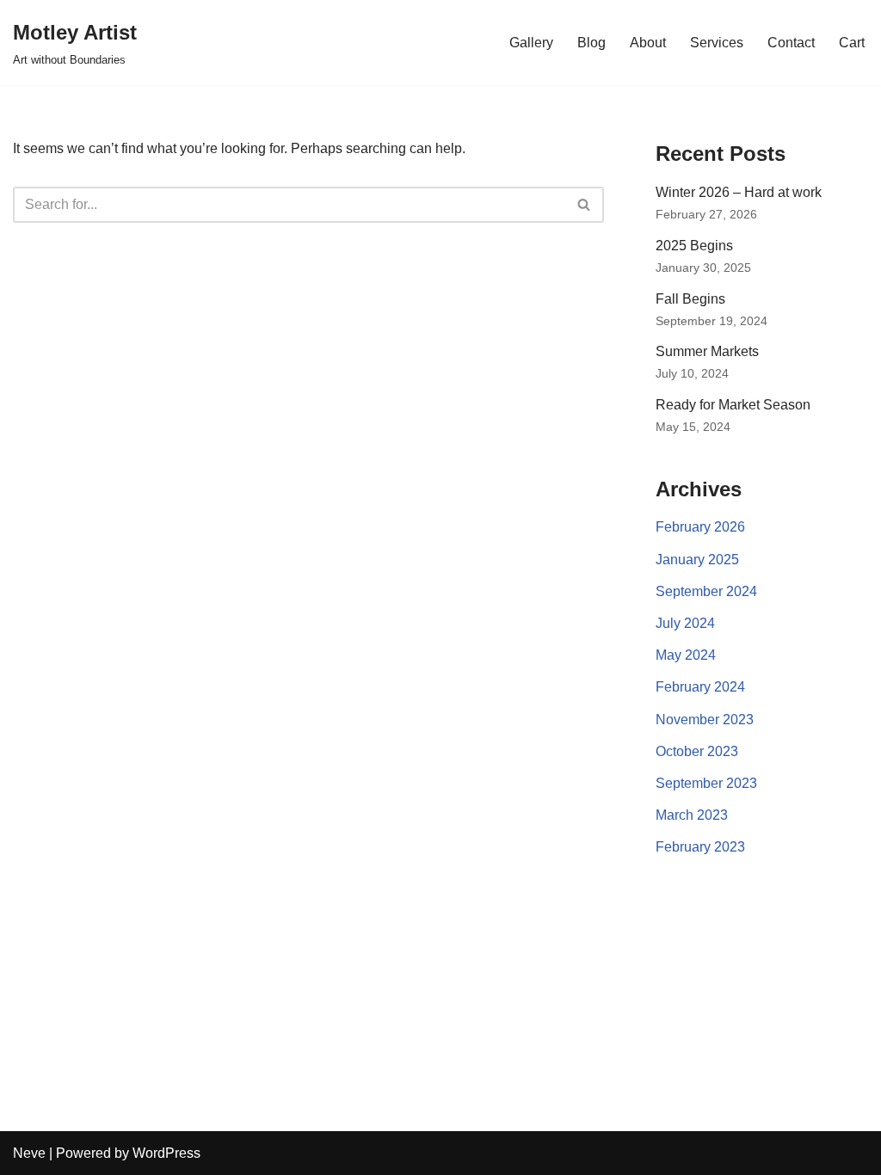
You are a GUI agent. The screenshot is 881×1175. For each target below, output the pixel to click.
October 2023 (697, 751)
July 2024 (685, 623)
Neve (29, 1153)
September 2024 (706, 591)
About (648, 42)
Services (716, 42)
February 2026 (700, 527)
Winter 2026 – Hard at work (739, 192)
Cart (852, 42)
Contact (791, 42)
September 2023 (706, 783)
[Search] (584, 205)
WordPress (166, 1153)
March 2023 (692, 815)
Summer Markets (707, 351)
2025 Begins (694, 245)
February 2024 (700, 687)
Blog (591, 42)
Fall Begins (690, 299)
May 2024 (686, 655)
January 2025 (697, 559)
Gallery (531, 42)
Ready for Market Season (733, 404)
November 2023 (705, 719)
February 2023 (700, 847)
